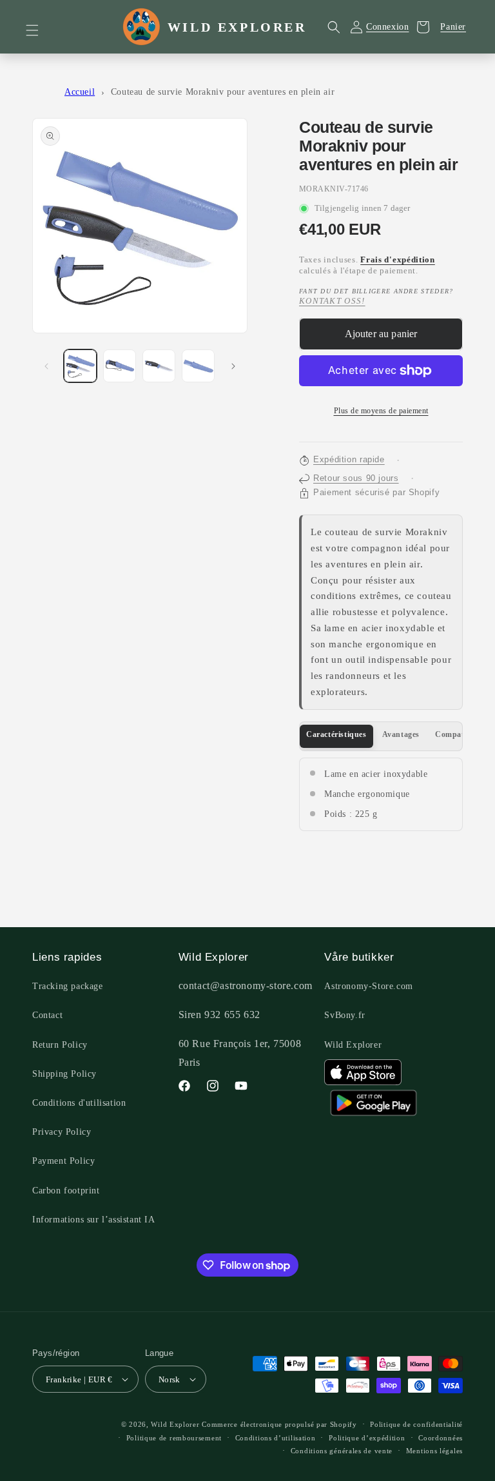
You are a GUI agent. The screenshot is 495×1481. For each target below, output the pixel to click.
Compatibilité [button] (460, 734)
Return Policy (60, 1045)
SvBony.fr (344, 1015)
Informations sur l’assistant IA (93, 1219)
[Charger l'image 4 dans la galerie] (198, 365)
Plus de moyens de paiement (381, 410)
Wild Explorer (353, 1045)
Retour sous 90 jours (356, 478)
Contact (47, 1015)
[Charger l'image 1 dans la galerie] (80, 365)
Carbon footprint (66, 1190)
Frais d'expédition (397, 259)
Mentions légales (434, 1451)
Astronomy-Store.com (368, 986)
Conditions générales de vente (342, 1451)
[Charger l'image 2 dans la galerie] (119, 365)
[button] (40, 30)
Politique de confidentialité (416, 1424)
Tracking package (67, 986)
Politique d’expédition (367, 1438)
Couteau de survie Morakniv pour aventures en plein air (223, 92)
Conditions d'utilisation (79, 1103)
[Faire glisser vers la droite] (233, 366)
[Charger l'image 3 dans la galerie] (158, 365)
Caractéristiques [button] (336, 734)
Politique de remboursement (174, 1438)
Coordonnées (440, 1438)
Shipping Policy (64, 1074)
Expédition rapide (349, 459)
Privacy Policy (61, 1132)
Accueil (79, 92)
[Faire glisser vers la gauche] (46, 366)
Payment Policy (63, 1161)
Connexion (387, 27)
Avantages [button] (401, 734)
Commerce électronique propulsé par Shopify (279, 1424)
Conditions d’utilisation (275, 1438)
